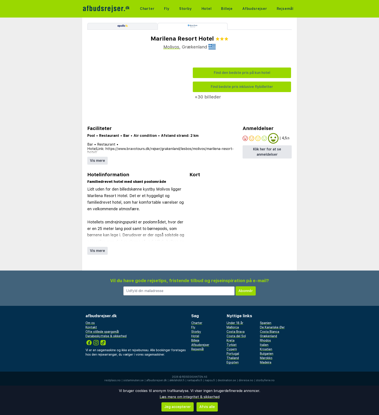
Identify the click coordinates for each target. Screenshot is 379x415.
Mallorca (233, 327)
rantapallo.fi (194, 380)
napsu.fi (210, 380)
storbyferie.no (265, 380)
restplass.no (112, 380)
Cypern (232, 349)
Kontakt (91, 327)
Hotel (207, 9)
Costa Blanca (269, 331)
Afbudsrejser (254, 9)
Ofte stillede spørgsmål (102, 331)
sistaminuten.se (133, 380)
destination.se (227, 380)
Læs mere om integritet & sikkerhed (190, 397)
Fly (166, 9)
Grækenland (268, 336)
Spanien (265, 323)
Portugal (233, 353)
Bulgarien (266, 353)
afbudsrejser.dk (156, 380)
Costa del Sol (236, 336)
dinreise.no (246, 380)
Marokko (266, 358)
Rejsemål (285, 9)
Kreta (230, 340)
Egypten (233, 362)
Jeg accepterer (177, 407)
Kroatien (266, 349)
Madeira (265, 362)
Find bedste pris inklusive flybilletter (242, 87)
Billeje (227, 9)
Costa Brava (236, 331)
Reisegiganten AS (194, 376)
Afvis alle (207, 407)
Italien (264, 345)
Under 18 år (235, 323)
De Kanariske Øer (272, 327)
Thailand (233, 358)
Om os (90, 323)
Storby (185, 9)
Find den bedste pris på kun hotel (242, 73)
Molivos (171, 47)
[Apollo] (122, 26)
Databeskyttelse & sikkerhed (106, 336)
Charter (147, 9)
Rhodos (265, 340)
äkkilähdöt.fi (176, 380)
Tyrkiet (232, 345)
